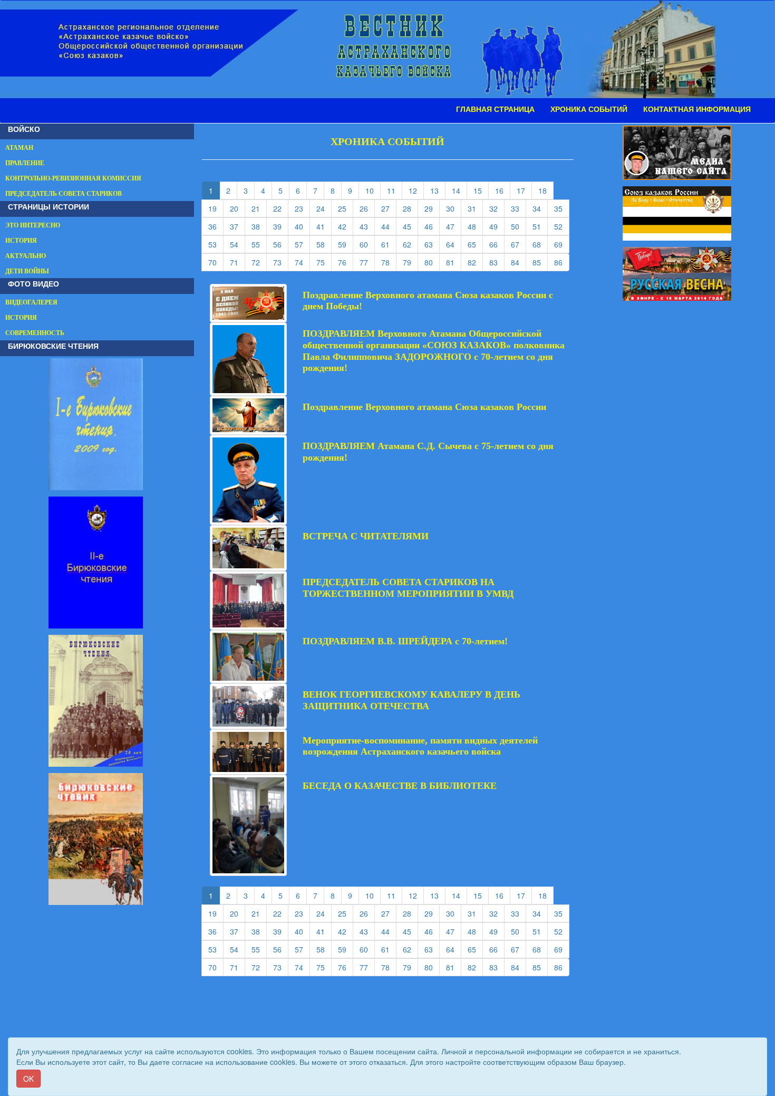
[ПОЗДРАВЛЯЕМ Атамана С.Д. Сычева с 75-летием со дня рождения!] (248, 478)
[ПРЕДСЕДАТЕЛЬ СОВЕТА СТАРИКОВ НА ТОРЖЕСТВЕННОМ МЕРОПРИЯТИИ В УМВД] (248, 599)
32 (497, 208)
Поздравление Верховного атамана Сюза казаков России (424, 407)
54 (237, 244)
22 (280, 208)
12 (416, 190)
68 (540, 244)
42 (345, 226)
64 (453, 244)
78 (388, 262)
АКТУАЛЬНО (25, 256)
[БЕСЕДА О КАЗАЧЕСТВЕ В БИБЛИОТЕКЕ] (248, 824)
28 (410, 208)
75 (324, 262)
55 (259, 244)
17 (524, 190)
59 (345, 244)
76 (345, 262)
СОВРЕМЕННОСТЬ (34, 333)
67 (518, 244)
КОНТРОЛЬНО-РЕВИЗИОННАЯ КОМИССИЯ (73, 178)
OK (28, 1078)
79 (410, 262)
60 (367, 244)
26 (367, 208)
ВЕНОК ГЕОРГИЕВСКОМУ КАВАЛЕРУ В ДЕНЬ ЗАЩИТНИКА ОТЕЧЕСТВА (411, 700)
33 (518, 208)
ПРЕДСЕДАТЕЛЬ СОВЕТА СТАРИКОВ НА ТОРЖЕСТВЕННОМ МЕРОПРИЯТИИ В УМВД (408, 588)
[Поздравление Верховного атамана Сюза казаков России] (248, 414)
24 (324, 208)
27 (388, 208)
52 (561, 226)
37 (237, 226)
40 (302, 226)
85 (540, 262)
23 (302, 208)
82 (475, 262)
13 (437, 190)
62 (410, 244)
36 (216, 226)
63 (432, 244)
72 (259, 262)
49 (497, 226)
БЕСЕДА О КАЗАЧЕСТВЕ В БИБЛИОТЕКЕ (400, 785)
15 (481, 190)
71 (237, 262)
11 (394, 190)
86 (561, 262)
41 (324, 226)
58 (324, 244)
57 (302, 244)
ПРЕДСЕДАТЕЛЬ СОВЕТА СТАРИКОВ (63, 193)
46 (432, 226)
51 (540, 226)
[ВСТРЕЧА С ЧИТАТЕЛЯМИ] (248, 546)
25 (345, 208)
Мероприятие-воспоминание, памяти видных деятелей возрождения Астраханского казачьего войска (420, 746)
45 (410, 226)
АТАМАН (19, 147)
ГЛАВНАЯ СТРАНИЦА (495, 109)
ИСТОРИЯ (21, 240)
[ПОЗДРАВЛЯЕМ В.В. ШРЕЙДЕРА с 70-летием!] (248, 655)
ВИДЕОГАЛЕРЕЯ (31, 302)
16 (502, 190)
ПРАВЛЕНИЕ (24, 163)
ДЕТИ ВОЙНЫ (27, 271)
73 (280, 262)
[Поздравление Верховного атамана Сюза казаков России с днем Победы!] (248, 302)
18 (546, 190)
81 (453, 262)
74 (302, 262)
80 (432, 262)
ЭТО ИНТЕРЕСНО (32, 225)
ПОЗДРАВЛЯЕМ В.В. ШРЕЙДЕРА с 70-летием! (405, 641)
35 (561, 208)
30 (453, 208)
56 (280, 244)
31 (475, 208)
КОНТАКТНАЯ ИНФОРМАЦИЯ (697, 109)
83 (497, 262)
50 (518, 226)
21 (259, 208)
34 (540, 208)
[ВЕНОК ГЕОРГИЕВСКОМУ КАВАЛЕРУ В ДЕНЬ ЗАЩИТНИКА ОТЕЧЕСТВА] (248, 705)
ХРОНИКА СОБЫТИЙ (588, 109)
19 (216, 208)
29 (432, 208)
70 (216, 262)
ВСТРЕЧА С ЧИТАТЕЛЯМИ (366, 536)
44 (388, 226)
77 (367, 262)
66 (497, 244)
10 (373, 190)
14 (459, 190)
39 (280, 226)
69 (561, 244)
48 (475, 226)
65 (475, 244)
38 (259, 226)
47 (453, 226)
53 (216, 244)
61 (388, 244)
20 (237, 208)
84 (518, 262)
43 (367, 226)
